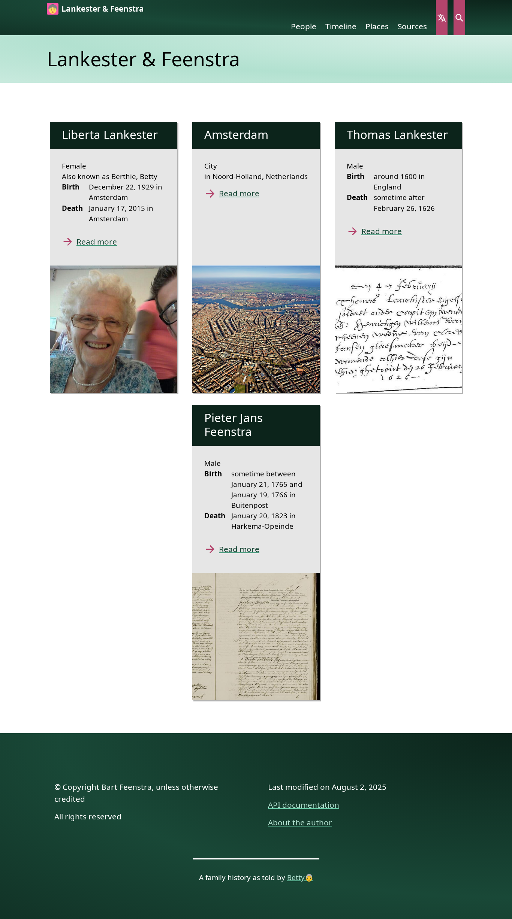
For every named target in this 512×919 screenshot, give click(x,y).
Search (459, 17)
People (303, 26)
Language (442, 17)
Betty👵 (300, 877)
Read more (96, 241)
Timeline (340, 26)
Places (377, 26)
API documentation (303, 805)
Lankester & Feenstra (102, 8)
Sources (412, 26)
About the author (300, 822)
